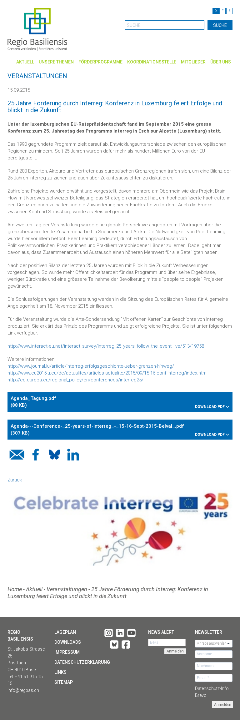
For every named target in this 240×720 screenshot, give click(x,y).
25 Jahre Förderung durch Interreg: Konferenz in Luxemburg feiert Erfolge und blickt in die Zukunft (108, 592)
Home (15, 589)
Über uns (220, 61)
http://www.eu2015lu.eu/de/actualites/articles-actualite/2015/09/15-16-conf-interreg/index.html (108, 373)
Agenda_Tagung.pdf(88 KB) (118, 402)
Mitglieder (193, 61)
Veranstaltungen (67, 589)
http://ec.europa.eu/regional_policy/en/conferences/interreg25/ (76, 380)
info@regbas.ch (23, 690)
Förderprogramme (100, 61)
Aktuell (25, 61)
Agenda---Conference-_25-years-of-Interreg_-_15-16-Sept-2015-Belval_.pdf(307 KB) (118, 430)
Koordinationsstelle (151, 61)
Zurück (15, 480)
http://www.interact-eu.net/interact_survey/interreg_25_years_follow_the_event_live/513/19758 (106, 346)
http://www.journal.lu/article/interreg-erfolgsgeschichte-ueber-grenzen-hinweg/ (91, 366)
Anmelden (222, 704)
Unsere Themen (56, 61)
